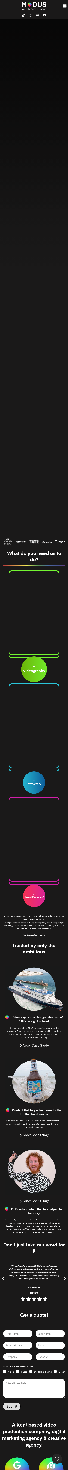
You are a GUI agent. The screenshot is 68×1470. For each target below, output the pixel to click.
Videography (34, 671)
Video (11, 1371)
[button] (65, 6)
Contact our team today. (34, 935)
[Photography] (34, 780)
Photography (34, 784)
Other (62, 1371)
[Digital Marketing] (34, 894)
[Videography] (34, 666)
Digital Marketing (34, 897)
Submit (11, 1406)
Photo (24, 1371)
